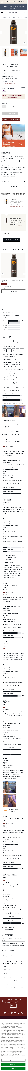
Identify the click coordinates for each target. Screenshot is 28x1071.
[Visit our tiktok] (18, 1013)
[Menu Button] (1, 12)
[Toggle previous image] (1, 32)
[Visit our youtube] (15, 1013)
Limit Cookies (13, 1064)
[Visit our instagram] (11, 1013)
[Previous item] (2, 274)
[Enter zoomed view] (24, 43)
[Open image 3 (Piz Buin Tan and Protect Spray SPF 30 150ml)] (23, 52)
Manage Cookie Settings (13, 1060)
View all (23, 87)
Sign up (13, 1005)
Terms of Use (15, 1057)
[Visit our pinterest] (22, 1013)
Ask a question (14, 78)
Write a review (5, 78)
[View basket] (24, 12)
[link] (22, 12)
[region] (13, 1045)
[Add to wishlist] (22, 113)
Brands (8, 17)
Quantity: (5, 103)
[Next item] (24, 274)
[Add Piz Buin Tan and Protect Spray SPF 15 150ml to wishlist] (24, 255)
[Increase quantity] (13, 106)
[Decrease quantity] (4, 106)
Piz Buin (13, 17)
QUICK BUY (14, 291)
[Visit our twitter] (8, 1013)
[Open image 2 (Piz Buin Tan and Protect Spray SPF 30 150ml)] (14, 52)
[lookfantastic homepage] (13, 12)
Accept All (13, 1068)
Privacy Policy (6, 1057)
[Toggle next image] (26, 32)
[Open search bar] (4, 12)
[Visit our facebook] (5, 1013)
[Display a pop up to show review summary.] (12, 286)
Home (3, 17)
